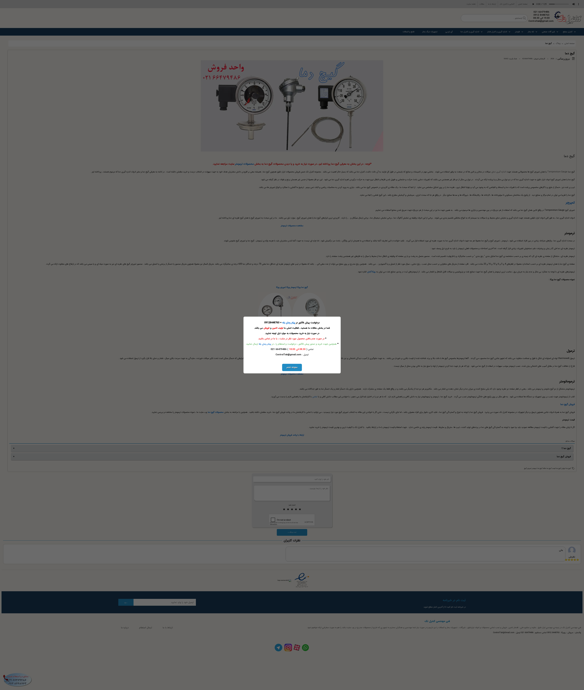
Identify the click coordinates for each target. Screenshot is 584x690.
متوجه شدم (292, 367)
